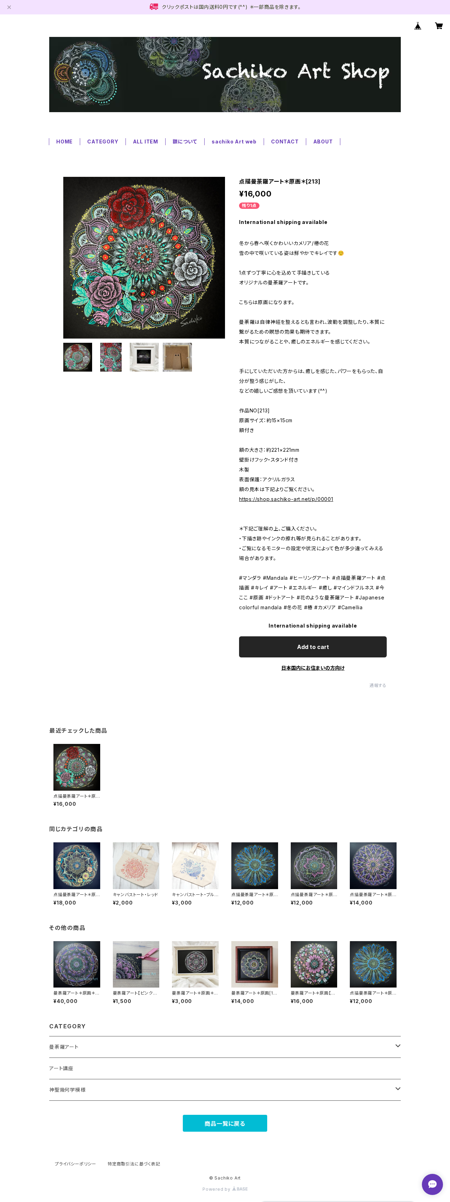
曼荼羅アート (64, 1047)
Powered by (217, 1189)
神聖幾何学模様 (67, 1090)
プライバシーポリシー (75, 1163)
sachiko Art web (234, 141)
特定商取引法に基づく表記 (134, 1163)
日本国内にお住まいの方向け (313, 668)
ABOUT (323, 141)
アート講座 (61, 1068)
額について (185, 141)
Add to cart (313, 646)
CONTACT (285, 141)
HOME (64, 141)
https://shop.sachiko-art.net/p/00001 (286, 499)
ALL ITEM (145, 141)
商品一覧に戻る (225, 1123)
